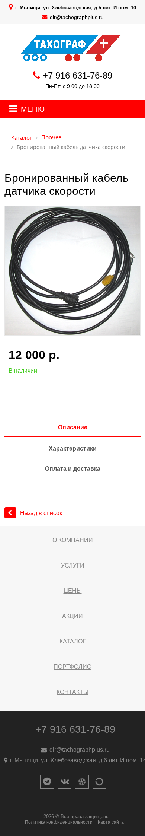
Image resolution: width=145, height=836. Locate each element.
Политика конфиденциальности (59, 822)
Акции (72, 616)
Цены (73, 591)
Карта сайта (111, 822)
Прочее (51, 137)
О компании (72, 540)
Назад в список (41, 513)
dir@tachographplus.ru (77, 17)
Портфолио (72, 667)
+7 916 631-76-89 (77, 75)
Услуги (72, 565)
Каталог (21, 138)
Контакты (72, 692)
